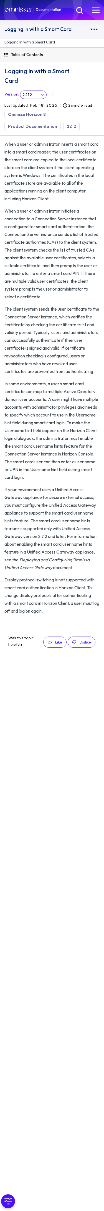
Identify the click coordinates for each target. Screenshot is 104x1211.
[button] (52, 55)
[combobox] (33, 95)
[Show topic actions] (94, 29)
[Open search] (79, 10)
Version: (11, 94)
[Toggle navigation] (95, 10)
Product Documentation (32, 126)
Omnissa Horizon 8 (27, 114)
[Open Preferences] (8, 1201)
